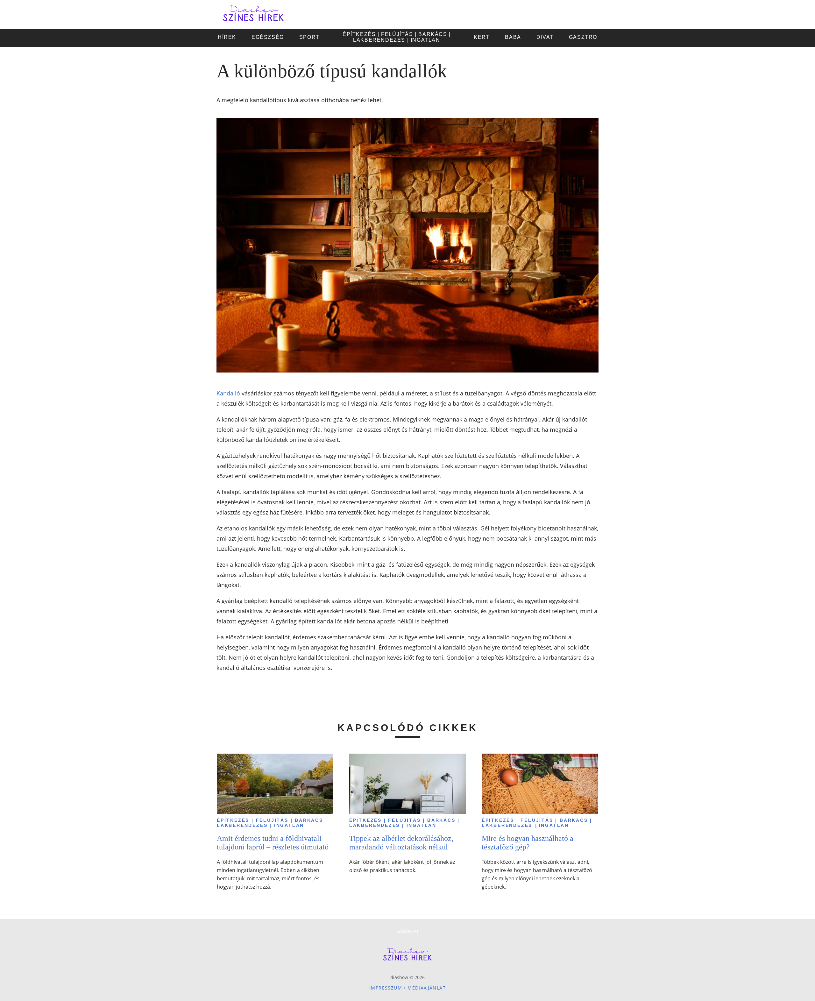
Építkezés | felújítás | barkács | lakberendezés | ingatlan (272, 823)
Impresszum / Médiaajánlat (407, 988)
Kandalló (228, 393)
